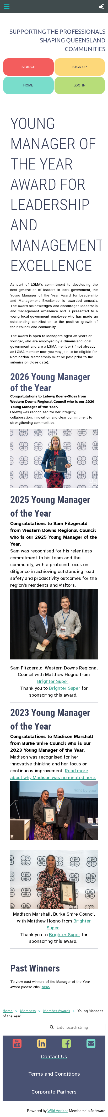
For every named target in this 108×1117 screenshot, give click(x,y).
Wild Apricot (57, 1110)
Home (8, 1010)
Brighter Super (52, 681)
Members (28, 1010)
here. (46, 987)
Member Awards (56, 1010)
